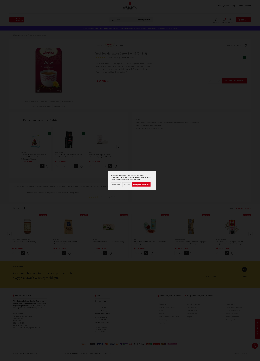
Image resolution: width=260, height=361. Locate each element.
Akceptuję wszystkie (141, 184)
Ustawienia (127, 184)
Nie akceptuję (116, 184)
